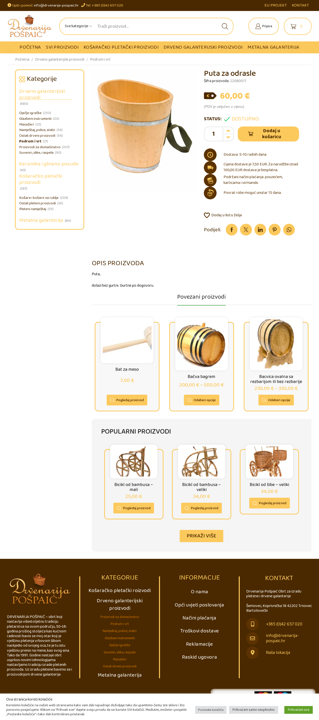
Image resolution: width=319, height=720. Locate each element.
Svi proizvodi (62, 47)
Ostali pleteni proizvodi (37, 203)
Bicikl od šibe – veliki (269, 484)
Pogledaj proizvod (130, 400)
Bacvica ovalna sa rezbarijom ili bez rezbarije (276, 379)
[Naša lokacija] (252, 652)
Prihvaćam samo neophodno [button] (254, 710)
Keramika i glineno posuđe (49, 164)
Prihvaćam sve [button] (298, 710)
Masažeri (26, 124)
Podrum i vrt (100, 59)
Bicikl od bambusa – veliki (201, 487)
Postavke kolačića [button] (211, 710)
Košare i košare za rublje (39, 198)
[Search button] (225, 26)
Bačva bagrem (201, 376)
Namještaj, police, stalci (37, 130)
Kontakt (300, 5)
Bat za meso (127, 369)
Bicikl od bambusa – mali (133, 487)
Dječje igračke (30, 113)
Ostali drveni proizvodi (37, 135)
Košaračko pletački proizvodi (121, 47)
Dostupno (245, 119)
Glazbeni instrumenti (35, 119)
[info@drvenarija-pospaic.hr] (252, 638)
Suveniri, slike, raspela (36, 152)
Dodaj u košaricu (271, 134)
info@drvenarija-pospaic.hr (56, 5)
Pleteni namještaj (32, 209)
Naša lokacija (278, 653)
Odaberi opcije (205, 400)
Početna (30, 47)
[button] (201, 536)
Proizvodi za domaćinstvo (40, 147)
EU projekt (275, 5)
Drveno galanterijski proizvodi (202, 47)
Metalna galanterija (273, 47)
